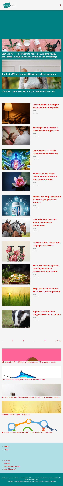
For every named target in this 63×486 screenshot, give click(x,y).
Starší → (58, 341)
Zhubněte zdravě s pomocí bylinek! (16, 415)
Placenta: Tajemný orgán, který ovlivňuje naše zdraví (28, 91)
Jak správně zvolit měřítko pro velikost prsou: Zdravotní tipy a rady (29, 362)
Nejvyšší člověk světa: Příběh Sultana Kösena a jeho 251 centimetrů (45, 176)
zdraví (34, 110)
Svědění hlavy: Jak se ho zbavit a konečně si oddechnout (45, 222)
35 (45, 341)
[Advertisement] (31, 26)
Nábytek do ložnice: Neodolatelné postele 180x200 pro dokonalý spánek (30, 397)
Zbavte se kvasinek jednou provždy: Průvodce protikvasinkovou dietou (46, 268)
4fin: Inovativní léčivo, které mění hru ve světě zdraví (23, 379)
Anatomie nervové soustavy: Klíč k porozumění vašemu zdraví (27, 432)
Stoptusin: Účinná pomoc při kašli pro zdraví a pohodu (29, 74)
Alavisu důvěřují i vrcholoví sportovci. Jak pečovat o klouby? (47, 199)
